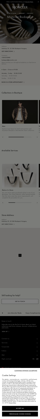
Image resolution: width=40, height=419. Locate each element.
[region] (20, 393)
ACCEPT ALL (20, 408)
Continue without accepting (25, 370)
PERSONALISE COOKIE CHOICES (20, 414)
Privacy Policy (12, 402)
